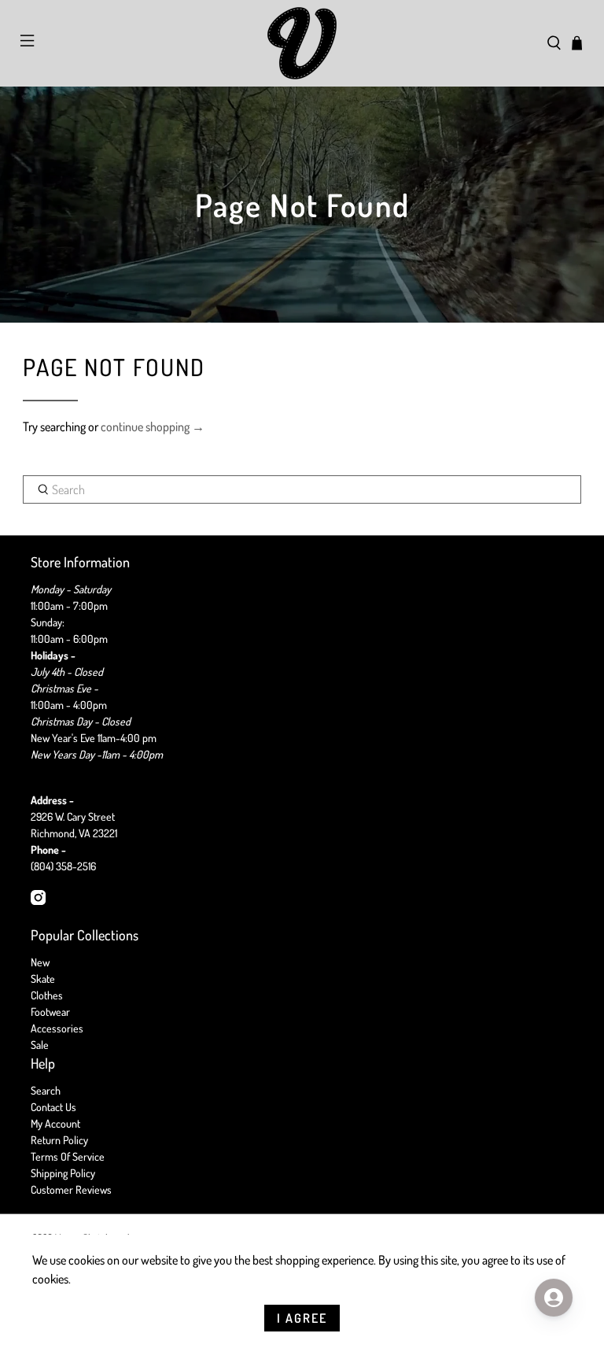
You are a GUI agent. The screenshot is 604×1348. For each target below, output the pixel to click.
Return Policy (59, 1140)
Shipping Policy (63, 1173)
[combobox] (302, 489)
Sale (40, 1044)
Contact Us (53, 1106)
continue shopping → (152, 426)
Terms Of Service (68, 1156)
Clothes (47, 995)
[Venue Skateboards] (302, 43)
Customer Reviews (71, 1189)
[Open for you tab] (554, 1298)
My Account (55, 1123)
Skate (43, 978)
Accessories (57, 1028)
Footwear (50, 1011)
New (40, 962)
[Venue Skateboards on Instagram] (38, 900)
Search (46, 1090)
